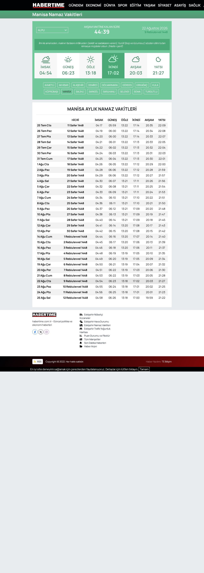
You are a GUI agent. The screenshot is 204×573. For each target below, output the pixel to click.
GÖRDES (127, 85)
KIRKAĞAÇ (141, 85)
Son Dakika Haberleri (95, 342)
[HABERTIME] (48, 5)
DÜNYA (109, 5)
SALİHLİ (80, 91)
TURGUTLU (151, 91)
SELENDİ (124, 91)
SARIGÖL (93, 91)
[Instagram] (46, 331)
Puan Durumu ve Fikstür (97, 335)
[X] (40, 331)
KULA (155, 85)
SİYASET (164, 5)
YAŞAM (149, 5)
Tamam (144, 369)
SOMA (137, 91)
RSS (39, 361)
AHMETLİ (49, 85)
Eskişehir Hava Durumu (96, 321)
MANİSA (67, 91)
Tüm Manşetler (92, 339)
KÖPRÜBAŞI (51, 91)
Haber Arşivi (90, 346)
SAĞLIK (195, 5)
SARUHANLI (109, 91)
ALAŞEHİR (78, 85)
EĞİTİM (135, 5)
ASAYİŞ (180, 5)
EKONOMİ (93, 5)
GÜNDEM (76, 5)
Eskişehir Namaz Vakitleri (97, 325)
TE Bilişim (167, 361)
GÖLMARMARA (110, 85)
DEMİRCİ (92, 85)
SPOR (122, 5)
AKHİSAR (63, 85)
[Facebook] (35, 331)
